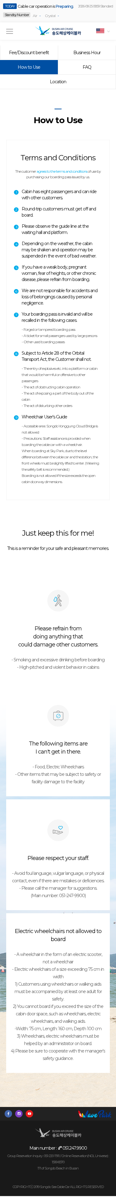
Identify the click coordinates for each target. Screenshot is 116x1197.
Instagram (20, 1113)
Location (58, 81)
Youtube (31, 1113)
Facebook (10, 1113)
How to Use (29, 67)
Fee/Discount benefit (29, 52)
